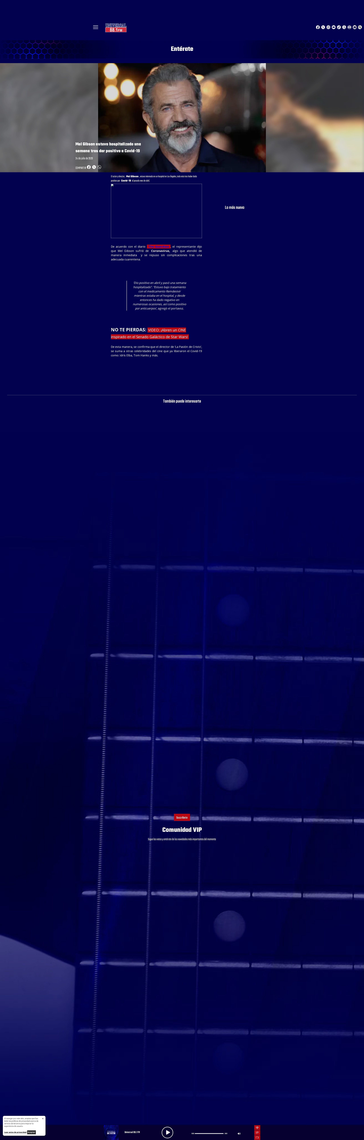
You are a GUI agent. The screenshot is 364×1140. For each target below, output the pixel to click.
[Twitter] (323, 27)
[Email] (354, 27)
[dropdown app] (349, 27)
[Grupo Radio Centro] (344, 27)
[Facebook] (318, 27)
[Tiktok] (339, 27)
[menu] (95, 28)
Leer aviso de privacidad (15, 1132)
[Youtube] (333, 27)
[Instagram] (328, 27)
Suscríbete (182, 817)
